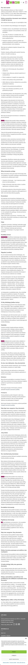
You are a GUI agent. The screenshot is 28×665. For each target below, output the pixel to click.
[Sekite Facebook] (14, 624)
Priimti (14, 651)
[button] (26, 638)
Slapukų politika (6, 662)
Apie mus (3, 633)
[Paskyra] (23, 2)
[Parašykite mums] (16, 624)
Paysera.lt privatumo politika (12, 389)
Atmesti (14, 655)
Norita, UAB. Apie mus (21, 662)
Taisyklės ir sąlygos (5, 635)
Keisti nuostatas (14, 659)
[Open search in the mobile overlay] (21, 2)
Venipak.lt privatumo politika (8, 405)
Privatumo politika (13, 662)
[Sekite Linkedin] (19, 624)
